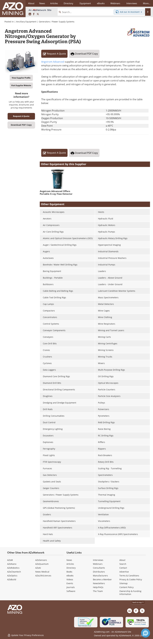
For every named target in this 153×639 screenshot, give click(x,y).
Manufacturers (100, 575)
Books (69, 571)
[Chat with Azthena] (145, 633)
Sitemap (123, 583)
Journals (70, 587)
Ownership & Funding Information (130, 593)
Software (70, 591)
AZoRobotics (13, 567)
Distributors (99, 571)
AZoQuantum (42, 563)
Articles (70, 563)
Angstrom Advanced (52, 61)
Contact (123, 567)
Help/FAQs (98, 587)
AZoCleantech (14, 571)
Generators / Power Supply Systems (56, 21)
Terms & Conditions (129, 575)
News (69, 560)
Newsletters (99, 583)
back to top (137, 602)
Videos (69, 579)
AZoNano (11, 563)
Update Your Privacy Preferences (27, 635)
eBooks (70, 575)
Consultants (99, 567)
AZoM (10, 560)
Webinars (97, 563)
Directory (68, 3)
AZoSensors (41, 560)
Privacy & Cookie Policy (130, 579)
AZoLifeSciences (43, 575)
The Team (98, 591)
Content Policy (126, 587)
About (122, 560)
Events (69, 583)
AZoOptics (12, 575)
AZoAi (38, 567)
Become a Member (102, 579)
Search (122, 563)
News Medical (42, 571)
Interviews (98, 560)
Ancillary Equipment (26, 21)
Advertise (124, 571)
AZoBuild (11, 579)
